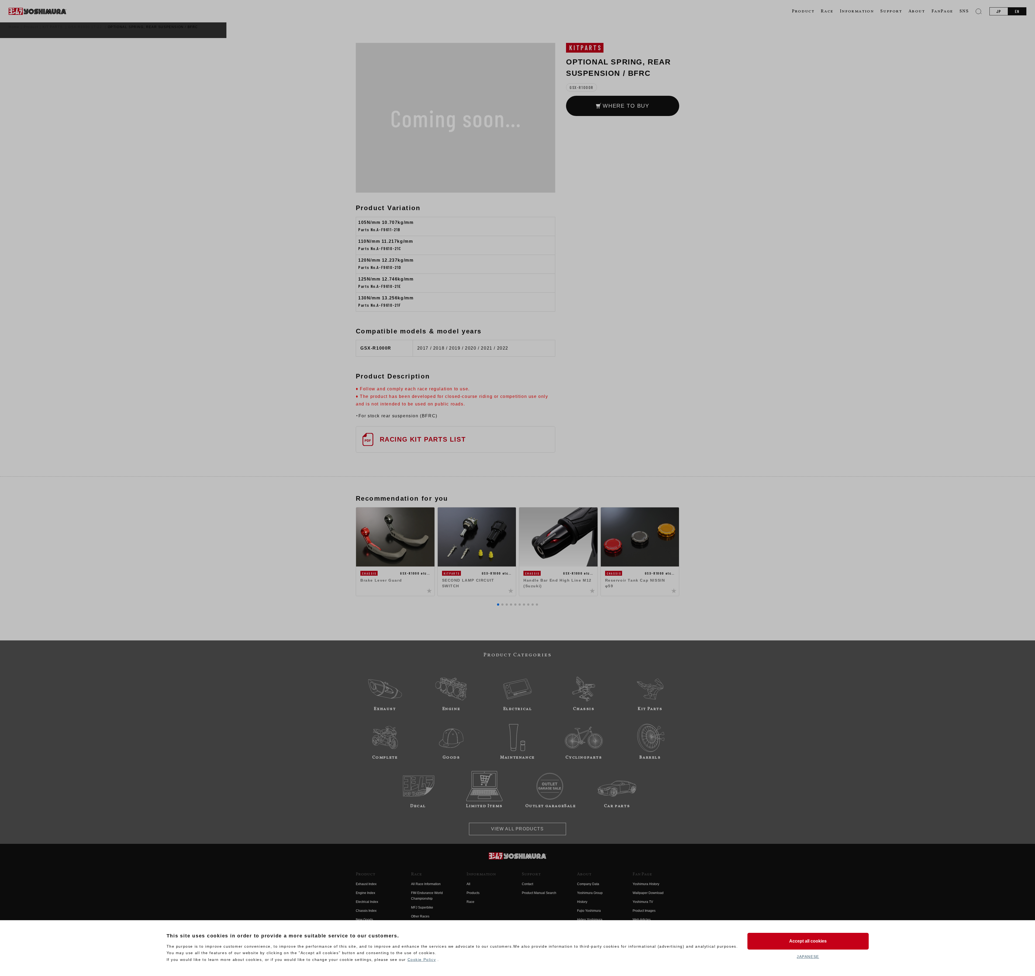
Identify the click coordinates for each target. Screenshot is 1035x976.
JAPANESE (808, 956)
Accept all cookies (808, 941)
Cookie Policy (422, 959)
